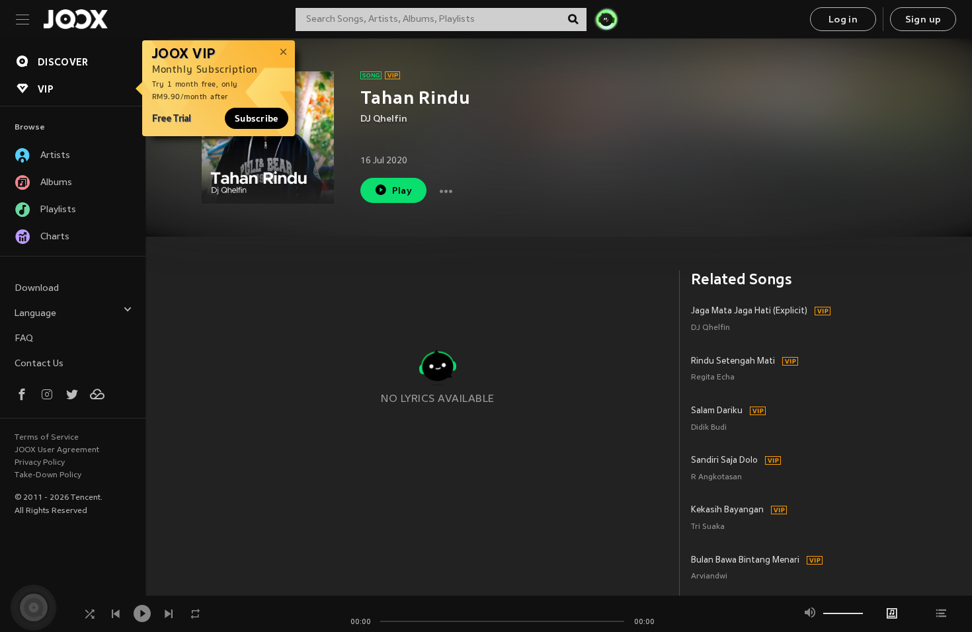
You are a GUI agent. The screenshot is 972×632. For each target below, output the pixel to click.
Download (37, 289)
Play (402, 191)
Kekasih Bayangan (727, 510)
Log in (843, 20)
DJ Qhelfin (383, 119)
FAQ (24, 339)
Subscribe (256, 118)
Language (35, 314)
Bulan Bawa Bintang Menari (745, 560)
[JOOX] (75, 19)
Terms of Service (47, 437)
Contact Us (39, 364)
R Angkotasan (716, 477)
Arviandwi (709, 577)
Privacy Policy (40, 462)
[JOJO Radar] (606, 19)
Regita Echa (713, 378)
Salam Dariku (717, 411)
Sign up (923, 20)
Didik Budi (709, 428)
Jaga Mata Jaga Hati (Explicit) (749, 311)
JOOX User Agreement (57, 450)
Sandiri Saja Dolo (724, 460)
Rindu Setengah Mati (733, 361)
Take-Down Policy (48, 475)
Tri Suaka (708, 527)
